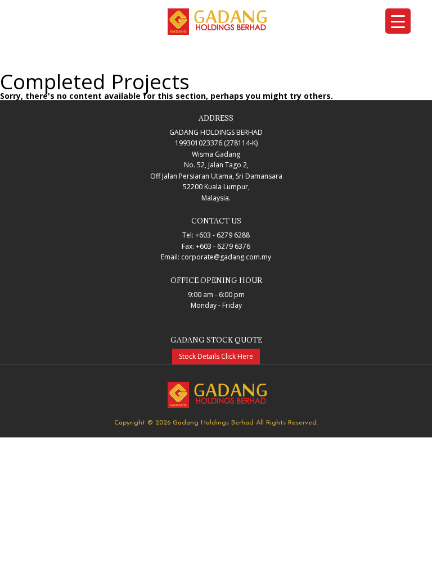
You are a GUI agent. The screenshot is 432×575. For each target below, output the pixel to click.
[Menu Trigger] (398, 21)
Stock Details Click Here (216, 356)
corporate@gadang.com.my (226, 257)
